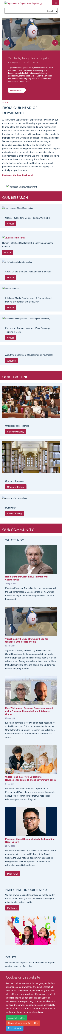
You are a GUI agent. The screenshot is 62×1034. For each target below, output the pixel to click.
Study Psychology (15, 431)
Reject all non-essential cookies (23, 1023)
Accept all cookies (16, 1017)
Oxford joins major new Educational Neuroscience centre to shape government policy (30, 778)
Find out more (15, 1028)
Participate (12, 907)
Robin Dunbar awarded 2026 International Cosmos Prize (26, 578)
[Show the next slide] (57, 41)
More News (12, 873)
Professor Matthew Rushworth (17, 175)
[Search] (55, 10)
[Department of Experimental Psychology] (23, 2)
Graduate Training (16, 486)
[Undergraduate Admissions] (31, 402)
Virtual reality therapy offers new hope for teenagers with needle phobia (26, 640)
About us (11, 360)
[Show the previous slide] (5, 41)
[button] (55, 2)
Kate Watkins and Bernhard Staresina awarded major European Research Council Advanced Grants (29, 711)
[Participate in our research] (31, 930)
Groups (10, 223)
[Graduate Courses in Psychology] (31, 457)
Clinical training (14, 513)
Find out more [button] (16, 90)
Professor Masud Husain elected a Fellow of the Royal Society (29, 840)
